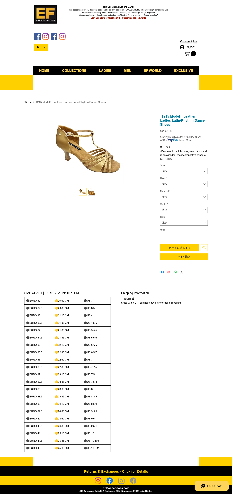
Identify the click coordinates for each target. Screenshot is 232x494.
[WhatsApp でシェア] (175, 272)
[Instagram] (98, 480)
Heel (163, 178)
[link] (190, 53)
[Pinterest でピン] (169, 272)
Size (163, 165)
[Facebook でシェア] (162, 272)
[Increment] (173, 236)
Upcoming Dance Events (134, 18)
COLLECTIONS (133, 10)
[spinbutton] (168, 236)
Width (164, 204)
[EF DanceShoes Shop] (54, 36)
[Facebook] (109, 480)
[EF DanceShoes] (37, 36)
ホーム (28, 102)
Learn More (185, 140)
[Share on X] (182, 272)
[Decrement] (163, 236)
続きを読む (166, 158)
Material (165, 191)
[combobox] (184, 171)
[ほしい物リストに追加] (204, 247)
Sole (163, 216)
